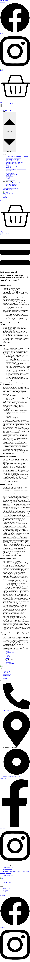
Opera (7, 658)
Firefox (8, 656)
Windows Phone (10, 663)
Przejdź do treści (4, 0)
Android (8, 660)
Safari (7, 655)
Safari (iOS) (9, 662)
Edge (7, 651)
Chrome (8, 653)
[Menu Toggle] (1, 105)
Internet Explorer (10, 652)
